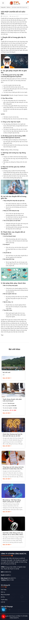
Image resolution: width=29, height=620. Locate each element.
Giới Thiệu (3, 589)
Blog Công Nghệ (5, 594)
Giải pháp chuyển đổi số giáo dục (19, 7)
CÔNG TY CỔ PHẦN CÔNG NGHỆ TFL (13, 554)
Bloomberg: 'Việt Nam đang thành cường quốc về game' (12, 501)
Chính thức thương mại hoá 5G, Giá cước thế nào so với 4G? (13, 435)
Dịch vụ (8, 7)
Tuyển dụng (4, 599)
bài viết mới (6, 372)
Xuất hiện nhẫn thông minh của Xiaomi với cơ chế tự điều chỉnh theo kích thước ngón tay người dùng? (13, 535)
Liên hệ (3, 602)
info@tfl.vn (8, 575)
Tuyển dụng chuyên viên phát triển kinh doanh (12, 400)
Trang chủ (3, 7)
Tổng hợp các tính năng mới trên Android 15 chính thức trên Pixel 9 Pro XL (13, 468)
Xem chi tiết (6, 378)
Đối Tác (3, 597)
